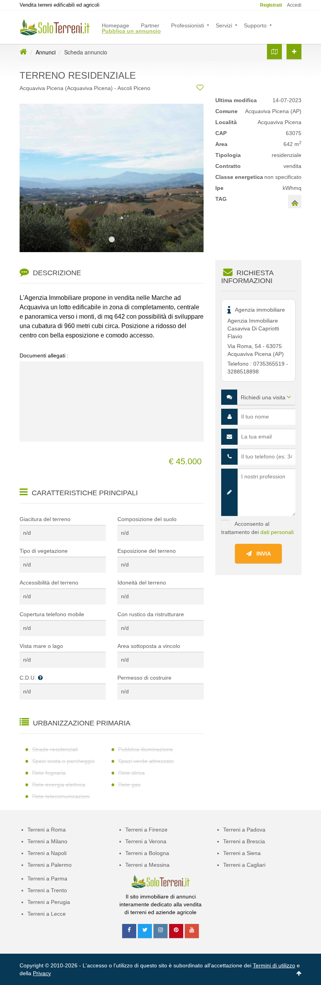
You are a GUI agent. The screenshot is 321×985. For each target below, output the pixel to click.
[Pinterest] (176, 931)
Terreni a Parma (47, 878)
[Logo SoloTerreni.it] (55, 27)
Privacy (42, 973)
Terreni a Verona (145, 841)
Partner (150, 24)
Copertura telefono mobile (52, 614)
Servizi (224, 24)
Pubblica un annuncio (131, 30)
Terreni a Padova (244, 829)
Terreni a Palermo (49, 865)
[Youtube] (192, 931)
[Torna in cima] (298, 973)
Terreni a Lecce (46, 914)
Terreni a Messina (147, 865)
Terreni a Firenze (146, 829)
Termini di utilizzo (274, 965)
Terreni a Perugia (48, 902)
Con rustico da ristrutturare (150, 614)
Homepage (115, 24)
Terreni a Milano (47, 841)
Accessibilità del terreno (49, 582)
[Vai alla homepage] (23, 52)
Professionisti (187, 24)
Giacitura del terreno (45, 519)
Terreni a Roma (46, 829)
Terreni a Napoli (47, 853)
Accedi (294, 5)
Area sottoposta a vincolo (148, 646)
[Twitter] (145, 931)
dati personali (277, 532)
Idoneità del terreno (141, 582)
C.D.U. (28, 678)
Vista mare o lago (41, 646)
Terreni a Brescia (244, 841)
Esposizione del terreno (146, 551)
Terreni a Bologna (147, 853)
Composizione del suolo (147, 519)
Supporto (255, 24)
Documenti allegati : (44, 355)
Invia (261, 553)
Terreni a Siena (242, 853)
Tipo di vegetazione (44, 551)
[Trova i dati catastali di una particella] (274, 51)
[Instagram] (160, 931)
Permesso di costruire (144, 678)
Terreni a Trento (47, 890)
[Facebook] (129, 931)
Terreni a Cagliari (244, 865)
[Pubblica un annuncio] (294, 51)
